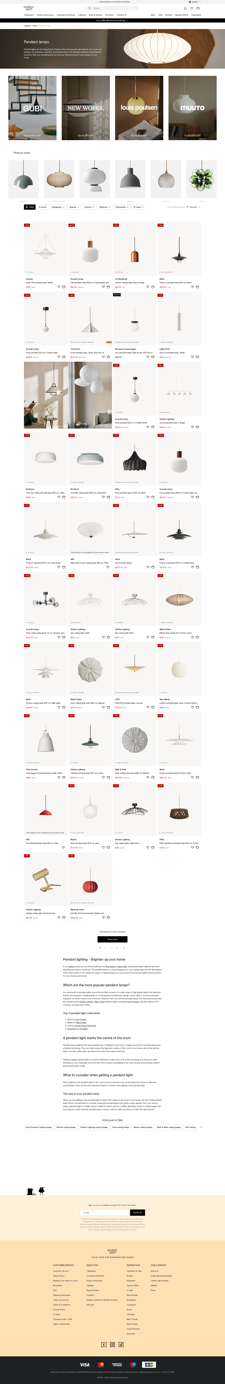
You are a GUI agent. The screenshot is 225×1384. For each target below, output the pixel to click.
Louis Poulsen (133, 1002)
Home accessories (45, 15)
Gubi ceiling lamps (120, 1127)
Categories (57, 207)
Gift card (90, 1305)
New (153, 15)
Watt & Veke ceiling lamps (169, 1127)
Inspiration (196, 15)
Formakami (71, 1029)
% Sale (130, 1290)
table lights (122, 966)
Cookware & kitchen (66, 15)
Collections (120, 207)
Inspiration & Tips (134, 1271)
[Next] (201, 1127)
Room (129, 1309)
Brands (169, 15)
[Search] (90, 8)
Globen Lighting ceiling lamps (94, 1127)
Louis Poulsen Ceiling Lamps (39, 1127)
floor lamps (110, 966)
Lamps (34, 26)
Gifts (160, 15)
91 (117, 947)
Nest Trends (132, 1319)
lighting (71, 966)
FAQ (55, 1290)
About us (154, 1271)
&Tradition (84, 1029)
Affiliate (154, 1285)
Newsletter (57, 1285)
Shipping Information (62, 1295)
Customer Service (60, 1271)
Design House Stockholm (85, 1026)
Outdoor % (121, 15)
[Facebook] (104, 1344)
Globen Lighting (86, 1002)
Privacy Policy (59, 1309)
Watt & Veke (99, 1002)
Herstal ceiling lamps (66, 1127)
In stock (42, 207)
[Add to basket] (63, 286)
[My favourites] (192, 8)
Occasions (131, 1305)
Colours (87, 207)
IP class (137, 207)
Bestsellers (131, 1300)
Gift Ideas (131, 1314)
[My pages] (185, 8)
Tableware (29, 15)
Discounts (131, 1333)
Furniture (109, 15)
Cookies (56, 1314)
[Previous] (24, 1127)
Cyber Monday (133, 1329)
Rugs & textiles (95, 15)
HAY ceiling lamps (193, 1127)
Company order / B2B (62, 1319)
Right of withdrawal (61, 1324)
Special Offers (181, 15)
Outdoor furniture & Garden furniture (102, 1300)
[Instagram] (112, 1344)
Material (103, 207)
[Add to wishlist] (59, 286)
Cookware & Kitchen (95, 1276)
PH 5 (69, 1019)
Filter (31, 207)
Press (153, 1290)
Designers (131, 1280)
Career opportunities (159, 1280)
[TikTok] (121, 1344)
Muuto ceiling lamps (143, 1127)
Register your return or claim (65, 1280)
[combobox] (195, 2)
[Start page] (29, 8)
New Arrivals (132, 1295)
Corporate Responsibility (161, 1276)
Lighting (82, 15)
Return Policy (58, 1276)
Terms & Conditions (61, 1305)
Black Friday (132, 1324)
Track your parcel (60, 1300)
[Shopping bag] (198, 8)
